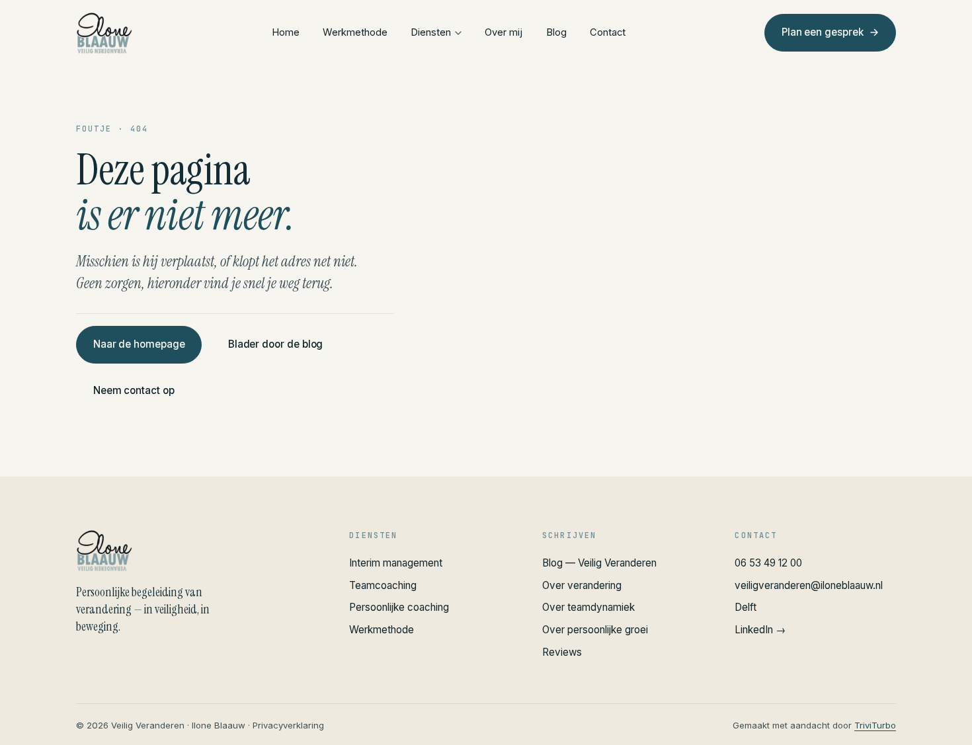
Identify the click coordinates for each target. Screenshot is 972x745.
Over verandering (582, 585)
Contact (608, 32)
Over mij (503, 32)
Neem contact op (134, 390)
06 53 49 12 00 (768, 563)
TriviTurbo (875, 725)
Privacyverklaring (288, 725)
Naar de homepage (139, 344)
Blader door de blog (275, 344)
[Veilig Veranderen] (196, 550)
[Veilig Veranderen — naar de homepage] (104, 33)
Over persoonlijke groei (595, 629)
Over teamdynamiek (588, 607)
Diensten (431, 32)
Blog (556, 32)
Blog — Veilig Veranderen (599, 563)
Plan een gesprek (823, 32)
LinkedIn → (760, 629)
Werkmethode (355, 32)
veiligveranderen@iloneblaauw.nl (809, 585)
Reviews (562, 652)
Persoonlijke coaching (399, 607)
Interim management (395, 563)
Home (286, 32)
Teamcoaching (383, 585)
